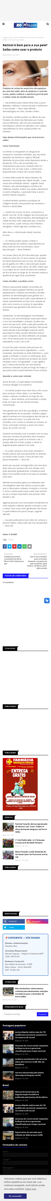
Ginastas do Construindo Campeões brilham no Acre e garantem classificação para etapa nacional (31, 1048)
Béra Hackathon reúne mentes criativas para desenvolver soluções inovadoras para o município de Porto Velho (31, 992)
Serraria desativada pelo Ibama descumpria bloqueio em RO (29, 1074)
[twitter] (14, 927)
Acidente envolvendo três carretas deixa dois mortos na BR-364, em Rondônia (31, 1062)
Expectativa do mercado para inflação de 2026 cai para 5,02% (29, 1133)
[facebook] (14, 921)
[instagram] (37, 921)
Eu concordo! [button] (15, 1196)
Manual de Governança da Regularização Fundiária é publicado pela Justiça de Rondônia (31, 1094)
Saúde (16, 37)
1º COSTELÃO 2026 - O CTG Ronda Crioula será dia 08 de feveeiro (29, 841)
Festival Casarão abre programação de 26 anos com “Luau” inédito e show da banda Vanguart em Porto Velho (31, 828)
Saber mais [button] (30, 1189)
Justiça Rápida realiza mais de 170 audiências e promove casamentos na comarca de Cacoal (31, 1035)
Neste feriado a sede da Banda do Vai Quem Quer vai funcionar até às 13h (31, 854)
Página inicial (8, 37)
